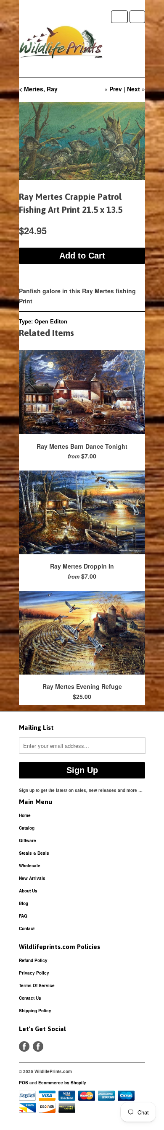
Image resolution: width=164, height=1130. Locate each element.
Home (25, 815)
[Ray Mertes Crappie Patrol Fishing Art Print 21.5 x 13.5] (82, 141)
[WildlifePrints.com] (61, 44)
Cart (137, 16)
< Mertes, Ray (38, 89)
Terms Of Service (37, 985)
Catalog (26, 828)
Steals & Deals (34, 853)
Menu (119, 16)
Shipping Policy (35, 1011)
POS (23, 1083)
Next (133, 89)
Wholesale (29, 866)
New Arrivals (32, 878)
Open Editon (50, 321)
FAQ (23, 916)
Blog (23, 903)
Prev (115, 89)
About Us (28, 891)
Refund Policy (33, 960)
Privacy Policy (34, 973)
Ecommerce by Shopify (62, 1083)
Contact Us (30, 998)
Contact (26, 928)
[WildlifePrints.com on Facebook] (38, 1046)
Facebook (24, 1046)
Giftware (27, 840)
